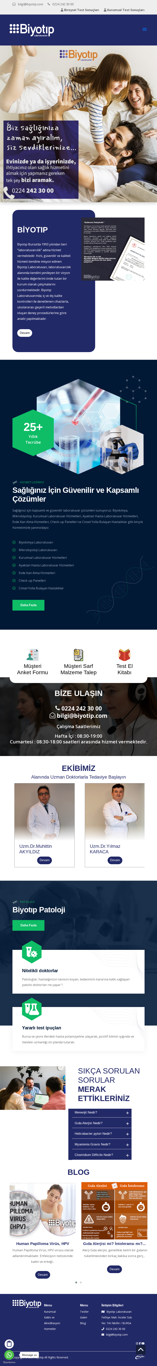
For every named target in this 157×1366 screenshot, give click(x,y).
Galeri (83, 1317)
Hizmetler (50, 1329)
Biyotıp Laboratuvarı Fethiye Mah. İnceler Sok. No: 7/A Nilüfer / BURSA (116, 1317)
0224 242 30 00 (81, 708)
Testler (84, 1311)
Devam (25, 333)
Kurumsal (50, 1311)
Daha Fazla (28, 605)
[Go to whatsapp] (9, 1355)
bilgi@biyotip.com (82, 716)
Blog (83, 1323)
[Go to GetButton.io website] (9, 1362)
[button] (8, 123)
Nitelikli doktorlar (40, 970)
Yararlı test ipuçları (41, 1027)
